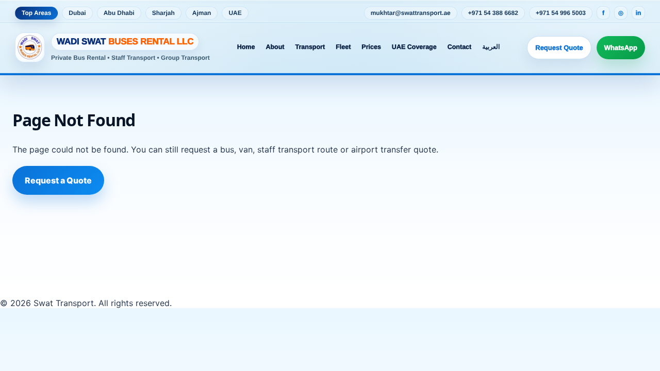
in (638, 12)
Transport (310, 46)
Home (246, 46)
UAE (234, 12)
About (275, 46)
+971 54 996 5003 (561, 12)
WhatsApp (620, 48)
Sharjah (163, 12)
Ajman (201, 12)
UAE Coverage (414, 46)
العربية (491, 46)
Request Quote (559, 48)
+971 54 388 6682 (493, 12)
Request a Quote (58, 180)
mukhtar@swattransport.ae (411, 12)
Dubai (77, 12)
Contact (460, 46)
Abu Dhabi (119, 12)
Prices (371, 46)
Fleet (343, 46)
